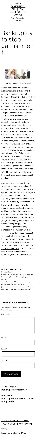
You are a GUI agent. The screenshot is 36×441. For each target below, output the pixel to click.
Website (4, 361)
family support (23, 284)
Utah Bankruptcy (18, 274)
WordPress (22, 433)
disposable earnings (24, 282)
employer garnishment (9, 284)
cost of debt (11, 282)
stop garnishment (26, 287)
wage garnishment (24, 289)
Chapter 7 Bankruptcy (17, 277)
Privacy (4, 429)
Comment (6, 314)
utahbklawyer (8, 272)
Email (4, 349)
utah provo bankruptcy (9, 289)
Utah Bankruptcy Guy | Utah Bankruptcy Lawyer (18, 9)
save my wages (14, 287)
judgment (4, 287)
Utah (10, 169)
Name (4, 337)
